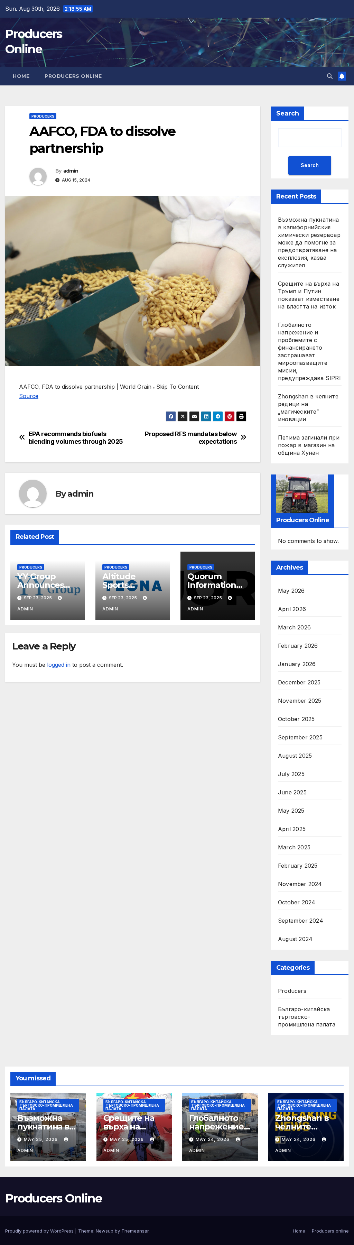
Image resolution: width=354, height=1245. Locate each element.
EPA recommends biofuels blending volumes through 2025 (76, 437)
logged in (59, 664)
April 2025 (292, 829)
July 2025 (291, 774)
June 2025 (292, 792)
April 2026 (292, 609)
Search (287, 113)
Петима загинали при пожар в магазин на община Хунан (308, 445)
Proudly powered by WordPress (40, 1231)
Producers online (73, 76)
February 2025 (298, 865)
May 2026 (291, 590)
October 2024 (296, 902)
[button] (330, 76)
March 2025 (294, 847)
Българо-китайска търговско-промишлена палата (306, 1017)
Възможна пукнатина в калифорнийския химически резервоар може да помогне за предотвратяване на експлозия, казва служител (309, 242)
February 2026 (298, 645)
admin (70, 171)
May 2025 (291, 810)
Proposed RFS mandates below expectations (191, 437)
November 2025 (300, 700)
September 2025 (300, 737)
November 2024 (300, 883)
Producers (42, 116)
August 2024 (295, 938)
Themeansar (135, 1231)
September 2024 (300, 920)
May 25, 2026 (41, 1139)
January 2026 (297, 664)
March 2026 (294, 627)
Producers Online (53, 1198)
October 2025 (296, 719)
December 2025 (299, 682)
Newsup (104, 1231)
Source (28, 396)
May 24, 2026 (213, 1139)
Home (21, 76)
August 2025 (295, 755)
